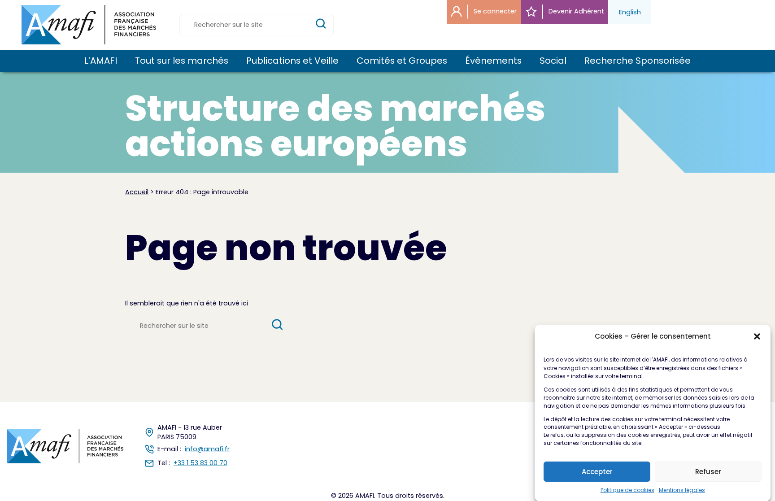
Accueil (136, 191)
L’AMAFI (100, 61)
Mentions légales (682, 490)
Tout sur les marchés (181, 61)
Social (553, 61)
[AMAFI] (89, 25)
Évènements (493, 61)
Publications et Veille (292, 61)
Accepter (597, 471)
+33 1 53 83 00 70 (200, 462)
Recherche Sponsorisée (637, 61)
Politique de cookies (627, 490)
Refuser (708, 471)
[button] (757, 336)
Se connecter (494, 11)
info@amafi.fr (207, 448)
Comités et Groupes (402, 61)
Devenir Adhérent (575, 11)
